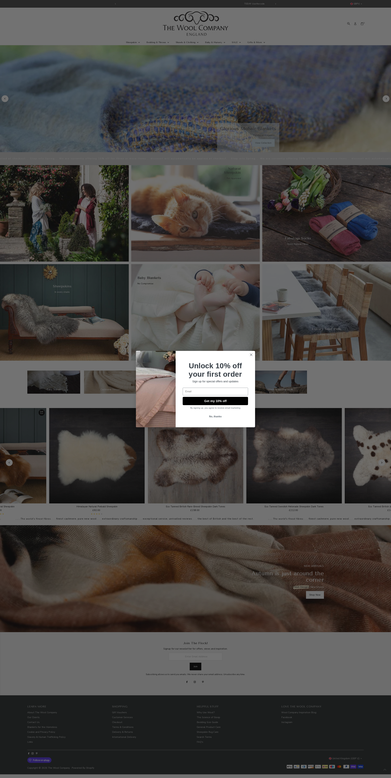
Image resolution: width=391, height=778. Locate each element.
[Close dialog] (251, 354)
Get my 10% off (215, 401)
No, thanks (215, 416)
